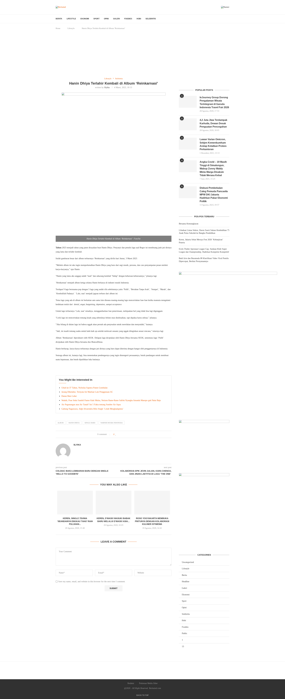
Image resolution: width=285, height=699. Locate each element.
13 (183, 646)
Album (61, 423)
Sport (96, 19)
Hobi (139, 19)
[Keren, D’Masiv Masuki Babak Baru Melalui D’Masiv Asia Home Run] (113, 502)
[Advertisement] (142, 53)
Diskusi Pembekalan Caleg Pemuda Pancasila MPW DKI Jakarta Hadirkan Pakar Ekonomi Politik (214, 195)
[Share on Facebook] (119, 434)
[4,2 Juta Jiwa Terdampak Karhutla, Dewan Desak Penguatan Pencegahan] (188, 124)
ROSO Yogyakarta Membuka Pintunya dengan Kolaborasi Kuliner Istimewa (152, 521)
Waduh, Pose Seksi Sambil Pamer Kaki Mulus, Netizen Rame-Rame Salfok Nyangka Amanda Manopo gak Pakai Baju (111, 400)
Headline (185, 581)
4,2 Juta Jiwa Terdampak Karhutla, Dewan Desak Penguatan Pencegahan (213, 123)
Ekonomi (84, 19)
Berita (59, 19)
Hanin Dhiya (74, 423)
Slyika (107, 87)
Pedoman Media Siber (148, 683)
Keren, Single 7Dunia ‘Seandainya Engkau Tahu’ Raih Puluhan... (75, 521)
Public (184, 633)
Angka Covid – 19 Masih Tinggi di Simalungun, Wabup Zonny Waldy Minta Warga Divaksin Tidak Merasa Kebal (213, 169)
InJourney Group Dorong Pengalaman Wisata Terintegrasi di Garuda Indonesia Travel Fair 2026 (214, 102)
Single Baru (90, 423)
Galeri (116, 19)
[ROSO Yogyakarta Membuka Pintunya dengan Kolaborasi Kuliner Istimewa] (152, 502)
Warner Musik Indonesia (111, 423)
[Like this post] (115, 434)
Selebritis (150, 19)
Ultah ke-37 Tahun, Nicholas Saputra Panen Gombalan (84, 388)
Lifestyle (71, 19)
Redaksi (131, 683)
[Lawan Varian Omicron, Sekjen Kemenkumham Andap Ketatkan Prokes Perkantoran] (188, 144)
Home (58, 28)
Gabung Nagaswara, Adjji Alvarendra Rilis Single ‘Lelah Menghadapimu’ (92, 409)
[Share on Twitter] (122, 434)
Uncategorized (188, 562)
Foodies (128, 19)
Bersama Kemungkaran (188, 224)
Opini (106, 19)
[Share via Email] (128, 434)
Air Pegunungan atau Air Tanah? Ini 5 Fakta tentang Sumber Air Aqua (91, 404)
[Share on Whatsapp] (125, 434)
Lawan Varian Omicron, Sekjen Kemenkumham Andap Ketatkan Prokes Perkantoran (213, 144)
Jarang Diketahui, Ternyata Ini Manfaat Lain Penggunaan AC (87, 392)
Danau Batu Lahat (69, 396)
